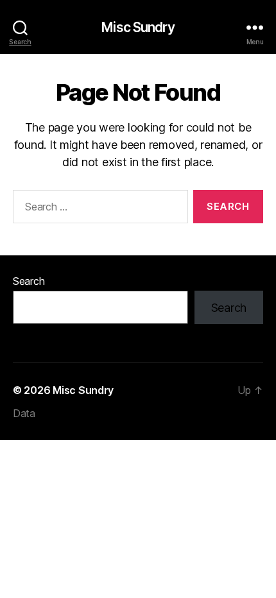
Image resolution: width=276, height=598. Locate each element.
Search (28, 281)
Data (24, 413)
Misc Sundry (137, 27)
